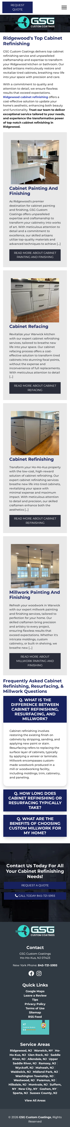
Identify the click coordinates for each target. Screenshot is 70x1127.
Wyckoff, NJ (24, 1067)
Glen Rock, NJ (38, 1055)
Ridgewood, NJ (21, 1050)
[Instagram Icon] (38, 973)
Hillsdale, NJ (17, 1084)
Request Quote (17, 7)
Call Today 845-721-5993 (36, 896)
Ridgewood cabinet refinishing (25, 97)
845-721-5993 (47, 965)
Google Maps (35, 991)
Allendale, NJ (37, 1059)
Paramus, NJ (46, 1080)
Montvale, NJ (38, 1084)
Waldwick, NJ (21, 1072)
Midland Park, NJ (45, 1072)
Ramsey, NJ (47, 1063)
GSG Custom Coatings (35, 1117)
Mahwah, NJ (45, 1067)
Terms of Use (35, 1008)
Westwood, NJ (24, 1080)
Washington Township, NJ (34, 1076)
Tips (35, 999)
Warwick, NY (43, 1050)
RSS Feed (35, 1017)
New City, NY (28, 1089)
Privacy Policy (35, 1004)
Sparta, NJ (20, 1093)
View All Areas (35, 1100)
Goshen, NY (48, 1089)
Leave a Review (35, 995)
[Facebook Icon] (31, 973)
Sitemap (35, 1012)
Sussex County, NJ (43, 1093)
